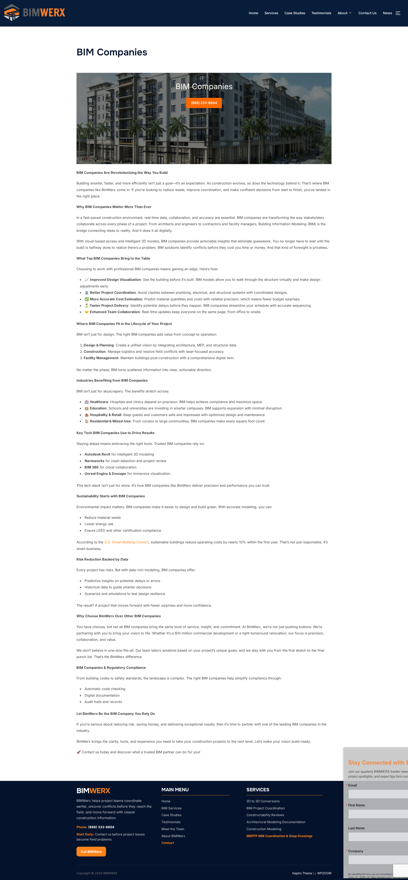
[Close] (399, 747)
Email (284, 783)
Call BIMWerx (91, 852)
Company (287, 852)
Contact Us (367, 13)
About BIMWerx (173, 836)
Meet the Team (173, 829)
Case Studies (295, 13)
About (342, 13)
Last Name (288, 828)
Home (253, 13)
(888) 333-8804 (204, 103)
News (387, 13)
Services (271, 13)
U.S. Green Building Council (126, 542)
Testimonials (321, 13)
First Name (288, 804)
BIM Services (172, 808)
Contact (168, 843)
